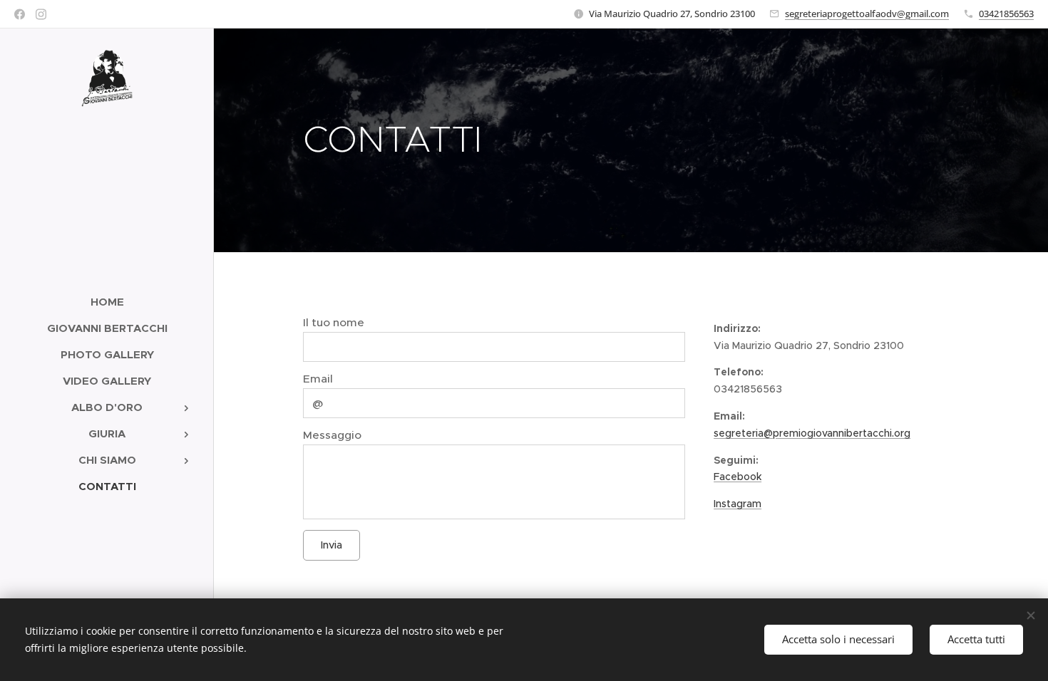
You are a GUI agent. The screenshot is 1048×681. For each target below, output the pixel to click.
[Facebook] (20, 14)
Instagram (737, 503)
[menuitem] (107, 301)
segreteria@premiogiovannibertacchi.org (812, 433)
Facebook (737, 476)
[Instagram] (41, 14)
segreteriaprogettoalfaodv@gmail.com (867, 13)
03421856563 (1006, 13)
